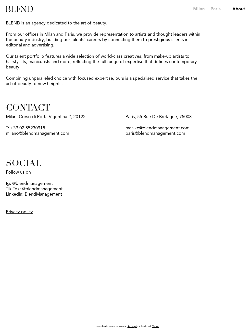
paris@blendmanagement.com (155, 133)
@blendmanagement (32, 183)
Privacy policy (19, 212)
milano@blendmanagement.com (37, 133)
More (155, 326)
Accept (132, 326)
